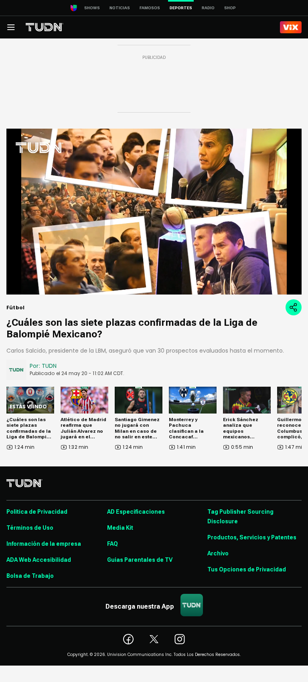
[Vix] (291, 27)
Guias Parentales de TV (139, 560)
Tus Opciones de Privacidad (246, 569)
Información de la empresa (43, 544)
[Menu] (11, 27)
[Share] (294, 307)
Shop (230, 8)
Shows (92, 8)
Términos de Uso (29, 528)
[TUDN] (44, 27)
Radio (208, 8)
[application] (154, 212)
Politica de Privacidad (36, 511)
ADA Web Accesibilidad (38, 560)
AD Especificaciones (136, 511)
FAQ (112, 544)
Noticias (119, 8)
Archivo (218, 553)
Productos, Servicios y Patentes (251, 537)
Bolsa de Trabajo (30, 576)
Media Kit (120, 528)
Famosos (150, 8)
